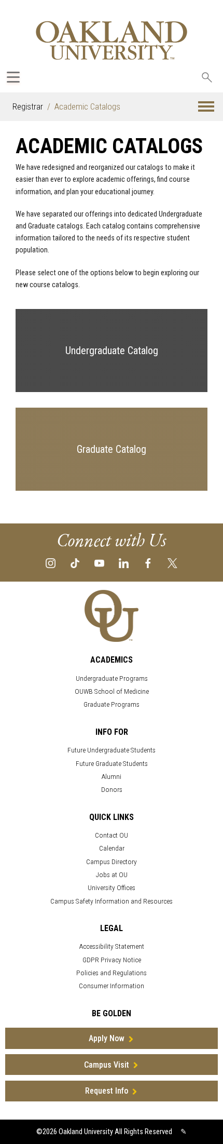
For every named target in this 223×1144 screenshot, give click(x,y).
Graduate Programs (111, 704)
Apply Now (106, 1038)
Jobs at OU (112, 875)
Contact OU (111, 835)
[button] (206, 107)
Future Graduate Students (112, 764)
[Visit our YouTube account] (99, 563)
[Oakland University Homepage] (111, 40)
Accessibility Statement (111, 946)
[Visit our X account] (172, 563)
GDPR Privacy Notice (111, 960)
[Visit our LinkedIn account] (124, 563)
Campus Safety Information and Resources (111, 901)
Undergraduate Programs (112, 678)
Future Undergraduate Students (111, 750)
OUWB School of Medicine (112, 691)
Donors (111, 789)
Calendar (111, 848)
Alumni (111, 776)
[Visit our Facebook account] (148, 563)
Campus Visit (106, 1065)
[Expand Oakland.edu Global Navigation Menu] (13, 77)
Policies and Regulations (111, 973)
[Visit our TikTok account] (75, 563)
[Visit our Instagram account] (50, 563)
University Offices (111, 888)
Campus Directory (111, 862)
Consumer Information (111, 986)
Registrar (27, 106)
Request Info (106, 1091)
